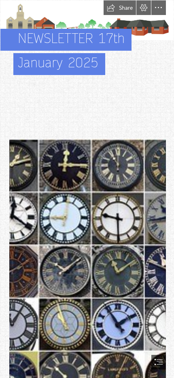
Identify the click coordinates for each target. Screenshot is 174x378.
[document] (87, 189)
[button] (120, 7)
